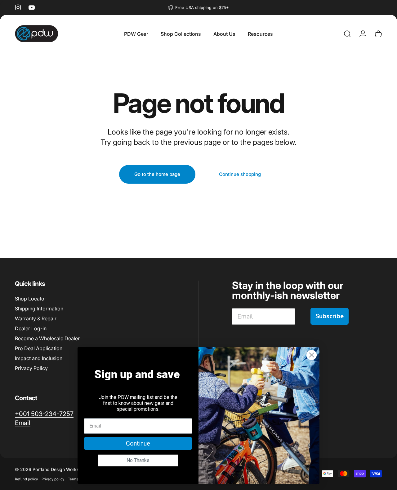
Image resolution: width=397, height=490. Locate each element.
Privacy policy (53, 479)
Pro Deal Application (38, 348)
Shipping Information (39, 308)
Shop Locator (30, 298)
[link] (44, 414)
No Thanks (138, 460)
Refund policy (26, 479)
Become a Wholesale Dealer (47, 338)
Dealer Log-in (31, 328)
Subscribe (329, 316)
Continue (138, 443)
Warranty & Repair (35, 318)
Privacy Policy (31, 368)
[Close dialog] (311, 355)
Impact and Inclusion (38, 358)
